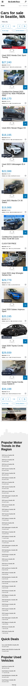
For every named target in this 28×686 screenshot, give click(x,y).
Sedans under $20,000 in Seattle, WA (11, 650)
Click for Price (9, 243)
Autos (2, 5)
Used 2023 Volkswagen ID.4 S (13, 165)
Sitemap (14, 684)
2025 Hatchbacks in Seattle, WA (9, 582)
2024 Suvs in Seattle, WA (8, 460)
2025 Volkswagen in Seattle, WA (10, 496)
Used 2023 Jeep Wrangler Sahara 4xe (12, 274)
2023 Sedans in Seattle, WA (8, 537)
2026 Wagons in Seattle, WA (9, 623)
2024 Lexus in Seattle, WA (8, 492)
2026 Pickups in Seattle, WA (8, 605)
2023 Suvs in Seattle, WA (8, 465)
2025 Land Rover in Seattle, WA (9, 569)
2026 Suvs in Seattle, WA (8, 483)
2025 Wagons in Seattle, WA (9, 596)
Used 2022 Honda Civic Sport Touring (14, 56)
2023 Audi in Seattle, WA (8, 523)
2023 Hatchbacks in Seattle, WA (9, 550)
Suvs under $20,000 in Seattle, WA (10, 645)
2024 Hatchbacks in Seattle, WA (9, 578)
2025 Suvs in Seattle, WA (8, 456)
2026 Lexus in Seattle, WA (8, 560)
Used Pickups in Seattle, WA (8, 680)
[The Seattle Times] (14, 2)
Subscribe (25, 5)
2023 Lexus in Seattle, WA (8, 501)
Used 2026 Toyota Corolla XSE (12, 347)
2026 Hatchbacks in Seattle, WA (9, 600)
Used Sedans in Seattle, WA (8, 671)
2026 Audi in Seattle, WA (8, 632)
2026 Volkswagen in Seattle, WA (10, 618)
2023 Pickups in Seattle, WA (8, 587)
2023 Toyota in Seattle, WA (8, 514)
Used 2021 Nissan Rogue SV (14, 128)
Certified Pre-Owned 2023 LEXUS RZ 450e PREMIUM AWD (13, 93)
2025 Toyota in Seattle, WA (8, 474)
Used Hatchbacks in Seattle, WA (9, 676)
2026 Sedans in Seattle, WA (8, 573)
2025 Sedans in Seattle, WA (8, 519)
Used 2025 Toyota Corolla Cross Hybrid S (12, 383)
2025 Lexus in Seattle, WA (8, 505)
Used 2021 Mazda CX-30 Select (12, 201)
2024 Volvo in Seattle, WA (8, 564)
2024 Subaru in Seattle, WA (8, 532)
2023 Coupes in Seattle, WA (8, 614)
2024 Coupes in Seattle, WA (8, 609)
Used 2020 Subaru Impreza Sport (13, 310)
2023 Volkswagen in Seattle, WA (10, 528)
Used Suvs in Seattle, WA (8, 667)
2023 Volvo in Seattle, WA (8, 541)
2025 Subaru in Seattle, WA (8, 510)
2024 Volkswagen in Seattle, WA (10, 546)
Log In (20, 5)
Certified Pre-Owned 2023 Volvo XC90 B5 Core (12, 238)
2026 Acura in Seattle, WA (8, 627)
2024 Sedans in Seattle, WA (8, 478)
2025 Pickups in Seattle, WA (8, 591)
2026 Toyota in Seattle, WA (8, 487)
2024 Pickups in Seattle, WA (8, 555)
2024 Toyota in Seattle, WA (8, 469)
